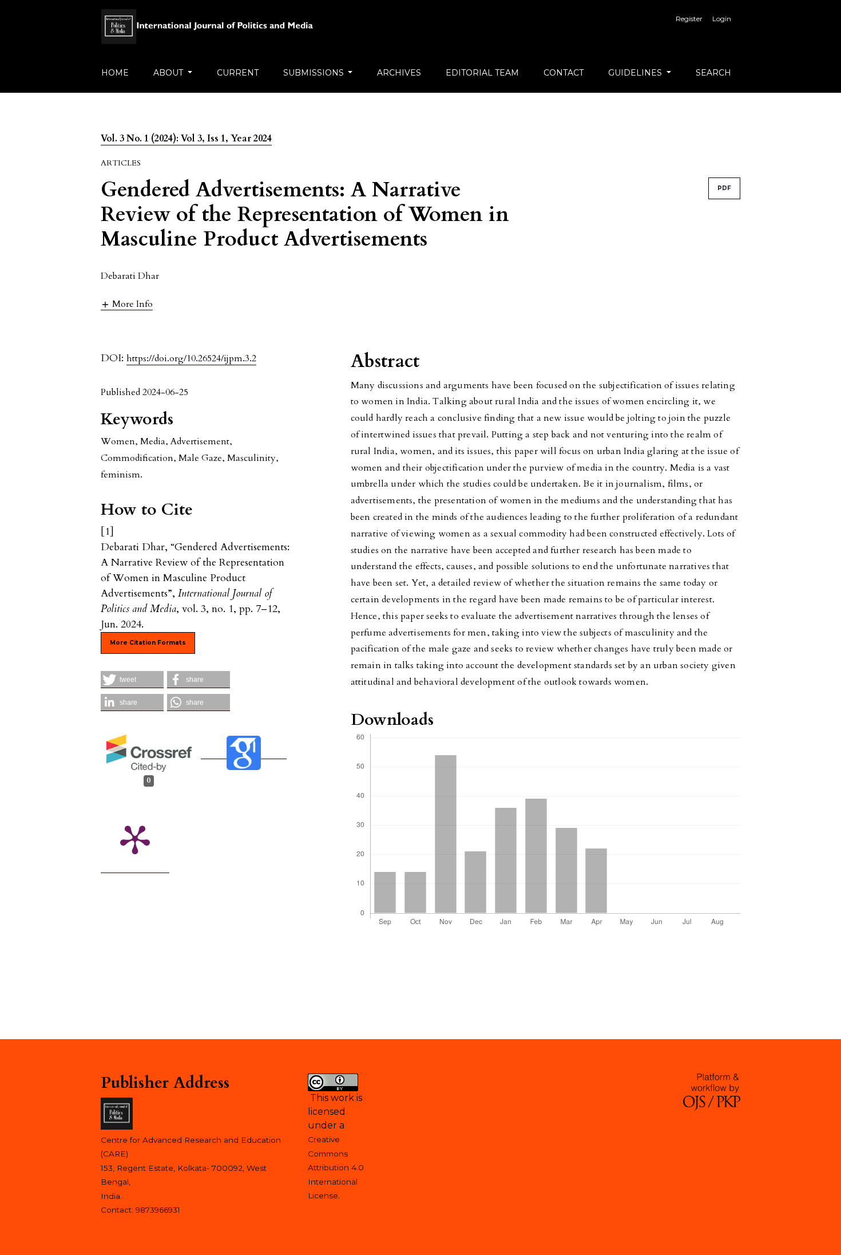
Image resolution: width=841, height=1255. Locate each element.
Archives (399, 73)
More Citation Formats (148, 642)
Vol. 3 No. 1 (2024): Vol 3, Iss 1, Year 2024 (186, 138)
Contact (564, 73)
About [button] (169, 73)
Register (689, 18)
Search (713, 73)
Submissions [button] (314, 73)
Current (238, 73)
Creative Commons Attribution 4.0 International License (336, 1167)
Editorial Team (482, 73)
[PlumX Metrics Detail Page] (135, 838)
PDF (724, 188)
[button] (127, 303)
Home (115, 73)
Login (721, 18)
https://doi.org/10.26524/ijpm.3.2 (191, 358)
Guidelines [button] (636, 73)
